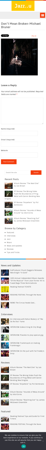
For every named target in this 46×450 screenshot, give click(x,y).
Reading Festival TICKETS (20, 287)
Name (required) (7, 129)
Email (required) (7, 140)
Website (4, 150)
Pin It (34, 36)
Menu (42, 15)
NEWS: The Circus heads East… (22, 303)
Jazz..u (23, 6)
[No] (43, 441)
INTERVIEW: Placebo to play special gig (26, 335)
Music (9, 242)
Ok (24, 446)
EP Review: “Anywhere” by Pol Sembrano (27, 384)
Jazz (9, 239)
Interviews (11, 236)
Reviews (10, 249)
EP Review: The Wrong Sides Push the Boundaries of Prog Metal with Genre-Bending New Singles (26, 377)
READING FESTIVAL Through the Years (25, 295)
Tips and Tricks (13, 252)
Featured (10, 232)
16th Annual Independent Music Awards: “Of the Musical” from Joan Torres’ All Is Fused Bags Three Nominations (27, 280)
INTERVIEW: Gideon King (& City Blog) (25, 327)
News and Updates (14, 246)
